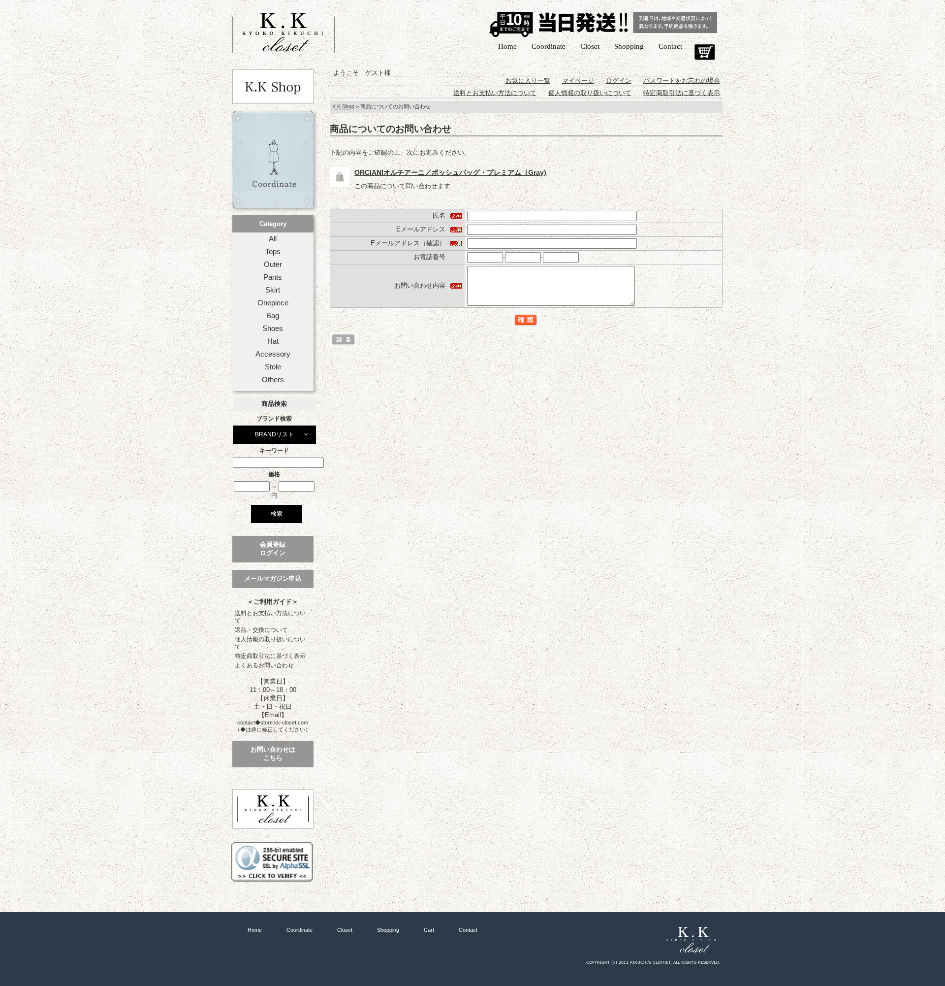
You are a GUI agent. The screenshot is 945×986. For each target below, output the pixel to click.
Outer (273, 264)
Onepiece (272, 303)
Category (272, 224)
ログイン (618, 80)
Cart (704, 52)
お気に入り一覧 (527, 80)
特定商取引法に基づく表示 (270, 656)
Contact (670, 46)
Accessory (272, 354)
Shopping (629, 46)
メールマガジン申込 (273, 578)
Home (507, 46)
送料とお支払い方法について (270, 617)
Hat (273, 341)
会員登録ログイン (272, 549)
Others (273, 380)
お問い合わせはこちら (273, 753)
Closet (589, 46)
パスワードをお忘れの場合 (681, 80)
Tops (273, 252)
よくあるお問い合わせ (264, 665)
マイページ (578, 80)
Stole (273, 367)
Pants (272, 277)
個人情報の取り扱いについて (270, 643)
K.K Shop (343, 106)
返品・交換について (261, 630)
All (273, 239)
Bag (272, 316)
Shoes (272, 328)
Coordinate (549, 46)
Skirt (272, 290)
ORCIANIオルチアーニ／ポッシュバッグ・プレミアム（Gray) (450, 172)
